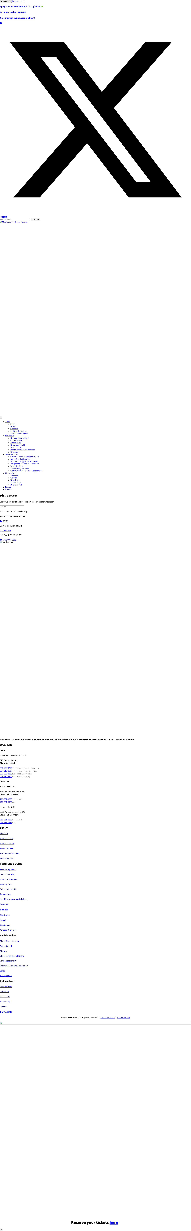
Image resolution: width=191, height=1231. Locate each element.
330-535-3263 (6, 768)
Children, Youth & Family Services (24, 457)
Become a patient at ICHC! (13, 12)
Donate (8, 487)
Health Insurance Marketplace (22, 450)
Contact (8, 489)
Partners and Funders (9, 853)
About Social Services (9, 941)
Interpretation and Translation (14, 965)
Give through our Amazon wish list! (17, 17)
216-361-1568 (6, 822)
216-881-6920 (6, 802)
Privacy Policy (108, 1018)
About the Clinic (7, 874)
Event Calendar (7, 848)
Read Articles (6, 986)
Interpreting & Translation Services (24, 464)
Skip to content (18, 1)
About (7, 422)
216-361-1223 (6, 819)
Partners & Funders (18, 431)
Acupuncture (15, 447)
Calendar (14, 429)
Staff (12, 424)
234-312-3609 (6, 776)
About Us (4, 833)
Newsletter (14, 480)
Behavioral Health (17, 445)
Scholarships (15, 482)
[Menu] (1, 417)
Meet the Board (7, 843)
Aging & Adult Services (20, 459)
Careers (13, 478)
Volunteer (14, 475)
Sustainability (6, 975)
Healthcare (9, 436)
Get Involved (10, 473)
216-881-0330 (6, 799)
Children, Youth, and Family (12, 955)
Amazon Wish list (8, 930)
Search (3, 219)
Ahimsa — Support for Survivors (24, 461)
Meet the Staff (6, 838)
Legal (2, 970)
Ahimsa (3, 951)
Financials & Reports (19, 433)
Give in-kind (5, 925)
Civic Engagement (8, 960)
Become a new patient (19, 438)
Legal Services (16, 466)
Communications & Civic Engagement (26, 471)
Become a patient (8, 869)
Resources (14, 452)
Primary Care (15, 443)
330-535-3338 (6, 773)
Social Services (11, 454)
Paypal (3, 920)
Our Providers (16, 440)
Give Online (5, 915)
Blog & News (16, 485)
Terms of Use (123, 1018)
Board (12, 426)
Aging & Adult (6, 946)
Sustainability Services (19, 468)
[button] (1, 23)
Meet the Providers (8, 879)
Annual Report (6, 858)
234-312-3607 (6, 771)
